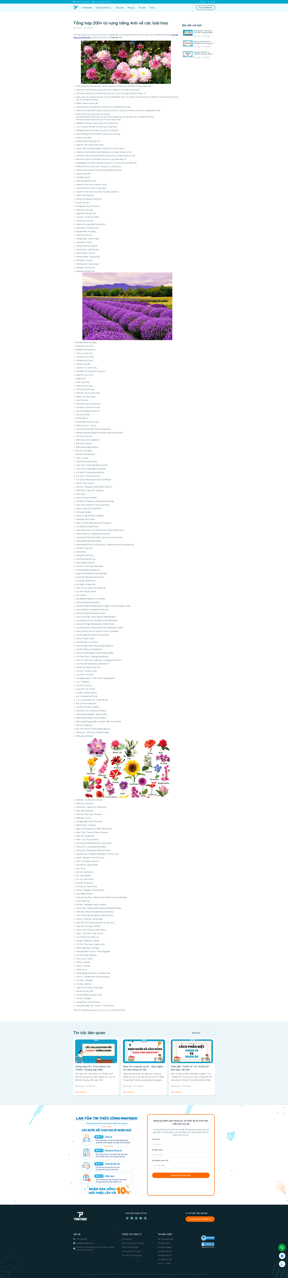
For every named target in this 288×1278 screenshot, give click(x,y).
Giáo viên (120, 8)
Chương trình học (103, 8)
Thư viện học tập (165, 1259)
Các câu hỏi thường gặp (132, 1255)
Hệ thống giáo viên (165, 1239)
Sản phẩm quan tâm (160, 1160)
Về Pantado (87, 8)
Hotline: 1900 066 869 (82, 2)
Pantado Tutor (164, 1243)
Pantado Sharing (165, 1251)
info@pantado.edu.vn (85, 1243)
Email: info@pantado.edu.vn (103, 2)
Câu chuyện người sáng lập (133, 1243)
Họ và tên (156, 1139)
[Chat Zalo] (282, 1264)
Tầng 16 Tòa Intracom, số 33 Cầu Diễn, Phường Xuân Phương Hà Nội (95, 1248)
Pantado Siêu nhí (165, 1255)
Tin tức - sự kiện (164, 1263)
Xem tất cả (196, 1033)
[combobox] (181, 1165)
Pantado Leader (164, 1247)
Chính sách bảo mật (130, 1247)
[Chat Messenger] (282, 1256)
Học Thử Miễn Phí (205, 8)
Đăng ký (203, 2)
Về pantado (127, 1239)
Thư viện (142, 8)
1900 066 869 (81, 1239)
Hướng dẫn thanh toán (131, 1251)
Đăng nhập (211, 2)
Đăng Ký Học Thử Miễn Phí (200, 1219)
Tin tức (152, 8)
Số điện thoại (157, 1150)
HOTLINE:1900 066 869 (197, 1213)
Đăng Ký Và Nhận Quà (180, 1175)
